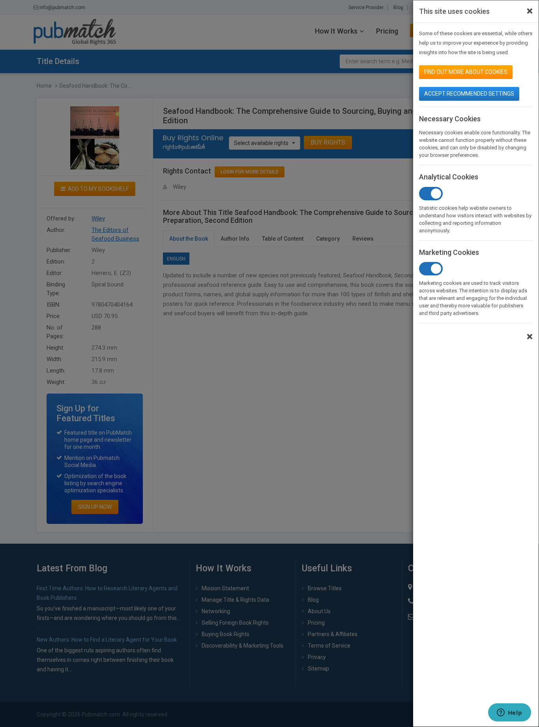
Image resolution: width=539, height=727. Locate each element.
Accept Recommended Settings (469, 93)
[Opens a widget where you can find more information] (509, 713)
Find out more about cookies (465, 72)
